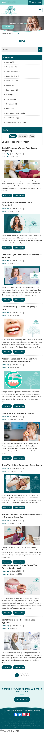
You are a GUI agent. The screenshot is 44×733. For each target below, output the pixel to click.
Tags (32, 136)
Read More (6, 195)
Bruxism (9, 62)
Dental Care (10, 67)
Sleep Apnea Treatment (14, 113)
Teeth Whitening (12, 118)
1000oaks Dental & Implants (13, 710)
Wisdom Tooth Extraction (15, 122)
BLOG (11, 33)
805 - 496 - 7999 (9, 2)
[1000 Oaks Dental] (22, 731)
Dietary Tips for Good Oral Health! (18, 413)
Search (40, 49)
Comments (23, 136)
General (8, 85)
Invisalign (9, 95)
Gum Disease (10, 90)
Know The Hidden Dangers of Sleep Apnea (22, 465)
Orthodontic (10, 104)
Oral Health (10, 99)
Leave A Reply (19, 195)
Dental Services (11, 76)
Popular (12, 136)
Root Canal (10, 109)
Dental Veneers (11, 81)
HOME (4, 33)
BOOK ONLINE (36, 2)
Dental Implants (11, 71)
